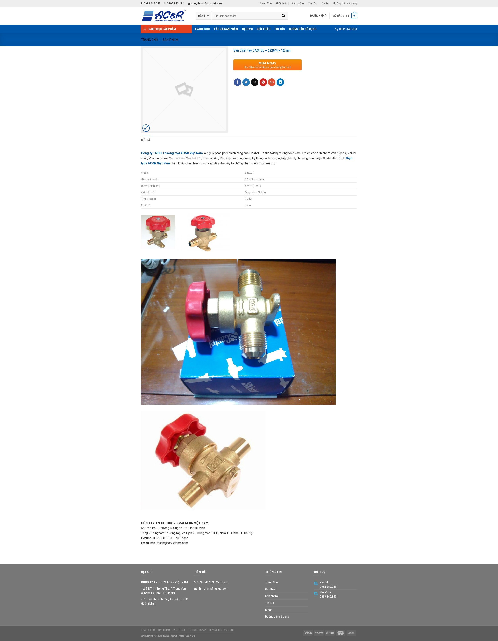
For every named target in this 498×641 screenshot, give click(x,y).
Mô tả (145, 140)
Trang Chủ (266, 3)
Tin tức (312, 3)
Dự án (325, 3)
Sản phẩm (298, 3)
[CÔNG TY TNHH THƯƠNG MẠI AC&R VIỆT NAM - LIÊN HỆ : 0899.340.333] (165, 15)
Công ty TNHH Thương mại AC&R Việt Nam (172, 153)
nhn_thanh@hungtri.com (206, 3)
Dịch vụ (247, 29)
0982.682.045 (151, 3)
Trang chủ (149, 39)
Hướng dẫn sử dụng (345, 3)
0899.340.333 (175, 3)
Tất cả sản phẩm (226, 29)
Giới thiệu (281, 3)
